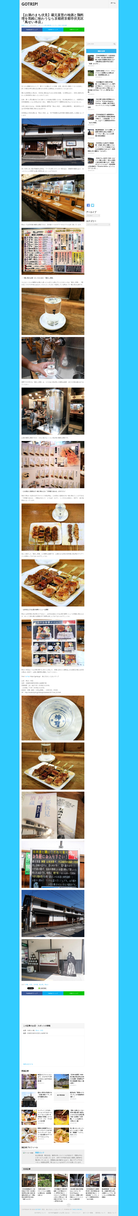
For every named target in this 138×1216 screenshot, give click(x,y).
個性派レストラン (52, 25)
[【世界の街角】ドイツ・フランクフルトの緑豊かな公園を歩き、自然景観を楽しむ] (45, 1180)
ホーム (113, 3)
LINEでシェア (74, 29)
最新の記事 (101, 51)
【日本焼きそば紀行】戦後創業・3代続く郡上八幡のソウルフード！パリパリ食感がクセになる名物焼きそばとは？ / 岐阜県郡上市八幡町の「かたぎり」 (101, 147)
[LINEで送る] (42, 988)
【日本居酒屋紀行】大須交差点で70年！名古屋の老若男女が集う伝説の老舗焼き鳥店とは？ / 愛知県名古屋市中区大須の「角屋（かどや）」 (101, 59)
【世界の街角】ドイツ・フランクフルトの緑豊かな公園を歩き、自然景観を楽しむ (105, 73)
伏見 (30, 984)
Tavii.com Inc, (77, 1209)
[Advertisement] (53, 1009)
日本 (59, 25)
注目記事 (64, 25)
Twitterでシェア (53, 29)
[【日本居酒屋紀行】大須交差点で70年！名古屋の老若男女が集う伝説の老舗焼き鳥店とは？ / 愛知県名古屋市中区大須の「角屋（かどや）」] (29, 1180)
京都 (26, 984)
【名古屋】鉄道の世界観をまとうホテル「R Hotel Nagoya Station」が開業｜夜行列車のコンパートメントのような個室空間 (101, 103)
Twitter (92, 205)
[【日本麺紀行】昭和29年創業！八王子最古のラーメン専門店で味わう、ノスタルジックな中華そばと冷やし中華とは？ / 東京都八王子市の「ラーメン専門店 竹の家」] (61, 1180)
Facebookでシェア (32, 29)
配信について (112, 1213)
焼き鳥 (41, 984)
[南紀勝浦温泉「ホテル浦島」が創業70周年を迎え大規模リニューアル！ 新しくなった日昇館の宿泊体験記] (109, 1180)
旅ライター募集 (88, 1213)
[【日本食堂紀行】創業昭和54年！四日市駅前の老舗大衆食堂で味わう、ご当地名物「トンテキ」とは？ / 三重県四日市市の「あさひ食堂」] (93, 1180)
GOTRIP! (30, 4)
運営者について (100, 1213)
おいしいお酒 (42, 25)
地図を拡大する (28, 1064)
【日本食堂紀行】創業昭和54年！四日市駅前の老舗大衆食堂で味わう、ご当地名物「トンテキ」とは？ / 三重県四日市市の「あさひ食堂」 (101, 118)
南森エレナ (25, 25)
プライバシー (76, 1213)
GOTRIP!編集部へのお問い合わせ (59, 1213)
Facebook (88, 205)
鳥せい (47, 984)
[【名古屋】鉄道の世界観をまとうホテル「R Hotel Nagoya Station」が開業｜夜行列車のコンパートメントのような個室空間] (77, 1180)
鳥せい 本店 (39, 1030)
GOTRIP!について (40, 1213)
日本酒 (36, 984)
